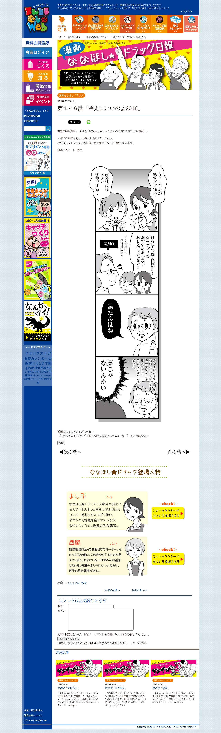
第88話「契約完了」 (68, 687)
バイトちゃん (45, 375)
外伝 (37, 367)
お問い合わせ (31, 121)
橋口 (32, 363)
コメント (62, 610)
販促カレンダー (36, 358)
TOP (59, 37)
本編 (43, 367)
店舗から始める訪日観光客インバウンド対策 (112, 24)
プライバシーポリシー (35, 720)
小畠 (41, 379)
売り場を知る (74, 37)
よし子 (40, 363)
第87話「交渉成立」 (116, 687)
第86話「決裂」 (161, 687)
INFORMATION (32, 116)
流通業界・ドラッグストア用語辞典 (159, 24)
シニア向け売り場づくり (143, 24)
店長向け (28, 379)
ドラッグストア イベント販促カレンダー (175, 24)
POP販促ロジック (80, 24)
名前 (62, 606)
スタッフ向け (41, 372)
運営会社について (33, 715)
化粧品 (46, 379)
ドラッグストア (38, 353)
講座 (30, 375)
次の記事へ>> (138, 590)
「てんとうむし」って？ (36, 110)
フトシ (35, 379)
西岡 (83, 583)
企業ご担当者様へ (33, 710)
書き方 (30, 372)
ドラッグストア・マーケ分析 (128, 24)
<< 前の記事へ (113, 590)
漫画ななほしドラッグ (198, 17)
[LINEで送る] (88, 119)
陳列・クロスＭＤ (96, 24)
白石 (78, 583)
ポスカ (36, 375)
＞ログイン (186, 11)
